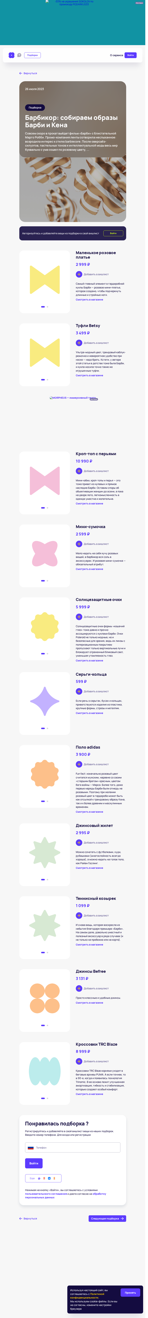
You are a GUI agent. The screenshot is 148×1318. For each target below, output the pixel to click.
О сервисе (116, 55)
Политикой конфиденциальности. (87, 1295)
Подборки (32, 55)
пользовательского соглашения (46, 1193)
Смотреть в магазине (89, 299)
